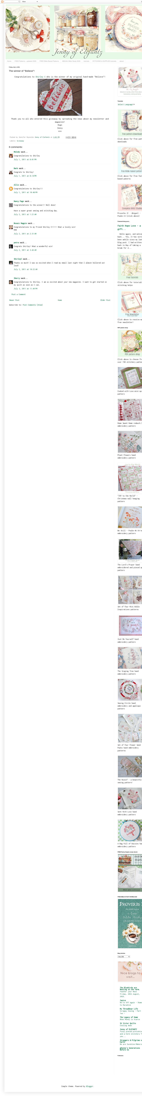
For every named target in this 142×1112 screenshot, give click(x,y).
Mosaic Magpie (20, 223)
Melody (17, 152)
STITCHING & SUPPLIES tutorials (104, 61)
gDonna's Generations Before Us (130, 1049)
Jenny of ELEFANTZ (128, 1029)
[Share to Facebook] (73, 137)
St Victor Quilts (128, 1023)
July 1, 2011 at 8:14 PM (25, 176)
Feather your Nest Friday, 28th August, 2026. (130, 994)
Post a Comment (19, 294)
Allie (16, 185)
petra (16, 243)
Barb (16, 168)
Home (9, 61)
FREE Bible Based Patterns (49, 61)
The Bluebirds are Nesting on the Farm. (130, 988)
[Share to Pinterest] (75, 137)
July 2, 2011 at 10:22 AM (25, 269)
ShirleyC (18, 259)
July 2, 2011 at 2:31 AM (25, 234)
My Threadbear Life (129, 1009)
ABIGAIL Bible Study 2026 (71, 61)
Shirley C (41, 77)
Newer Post (14, 300)
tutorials (86, 61)
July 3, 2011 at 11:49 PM (25, 289)
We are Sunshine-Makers (131, 1044)
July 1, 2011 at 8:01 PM (25, 159)
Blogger (89, 1086)
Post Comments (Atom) (33, 305)
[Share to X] (71, 137)
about (122, 61)
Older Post (105, 300)
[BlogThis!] (69, 137)
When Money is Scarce (130, 1019)
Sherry (17, 278)
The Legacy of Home (129, 1017)
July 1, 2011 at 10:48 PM (25, 192)
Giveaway (20, 141)
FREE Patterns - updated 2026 (25, 61)
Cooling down (126, 1025)
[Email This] (67, 137)
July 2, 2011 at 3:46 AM (25, 250)
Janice (123, 1000)
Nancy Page (19, 201)
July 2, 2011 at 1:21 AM (25, 214)
